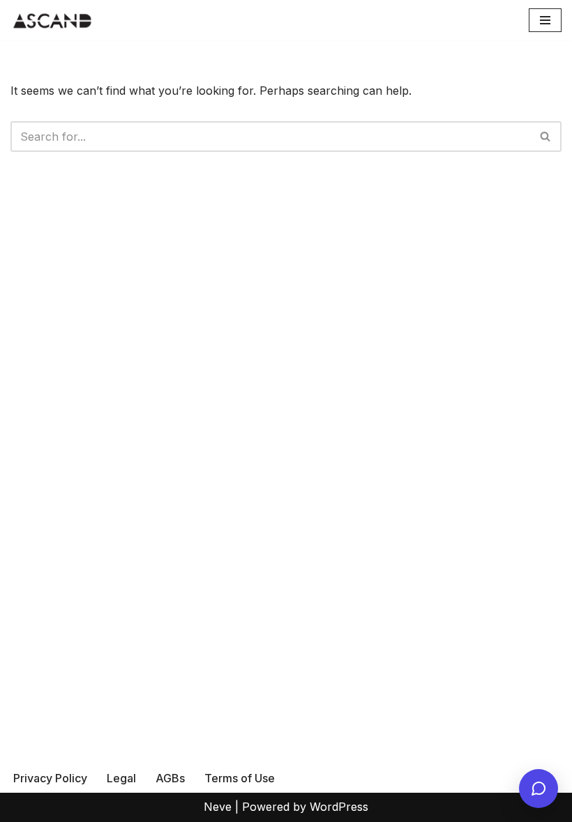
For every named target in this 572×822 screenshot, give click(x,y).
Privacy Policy (50, 778)
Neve (218, 807)
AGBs (170, 778)
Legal (121, 778)
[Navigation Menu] (545, 20)
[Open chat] (538, 788)
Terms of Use (239, 778)
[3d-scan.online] (52, 20)
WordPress (339, 807)
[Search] (546, 136)
